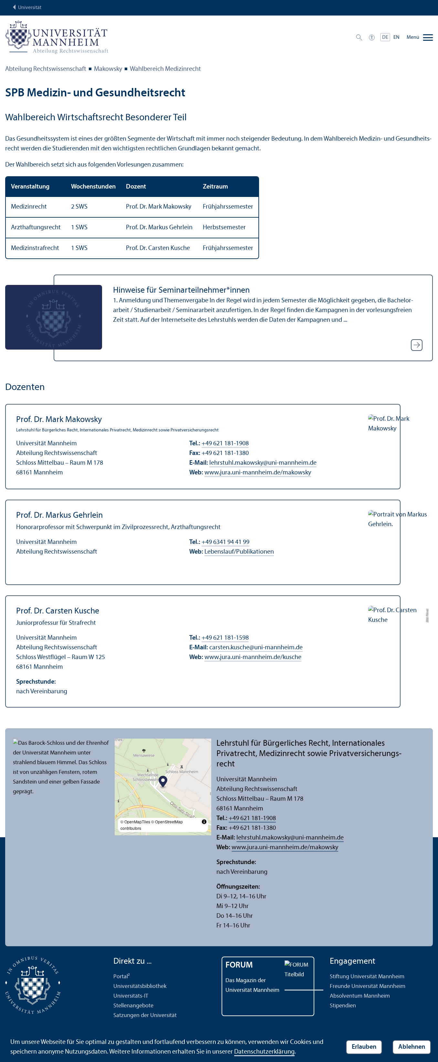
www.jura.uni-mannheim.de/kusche (252, 657)
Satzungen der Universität (145, 1016)
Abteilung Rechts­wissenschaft (45, 69)
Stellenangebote (133, 1006)
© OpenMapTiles (135, 821)
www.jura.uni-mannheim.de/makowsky (257, 473)
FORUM (239, 965)
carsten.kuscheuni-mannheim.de (256, 648)
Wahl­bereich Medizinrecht (165, 69)
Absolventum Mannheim (360, 996)
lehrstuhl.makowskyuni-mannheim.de (263, 463)
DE (385, 37)
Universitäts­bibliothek (139, 986)
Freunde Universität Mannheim (367, 986)
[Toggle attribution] (204, 822)
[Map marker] (163, 782)
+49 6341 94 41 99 (225, 542)
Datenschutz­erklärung (264, 1052)
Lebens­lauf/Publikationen (239, 552)
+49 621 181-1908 (225, 443)
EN (396, 37)
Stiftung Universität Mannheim (367, 977)
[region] (219, 217)
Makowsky (108, 69)
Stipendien (343, 1006)
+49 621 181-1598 (225, 638)
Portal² (121, 977)
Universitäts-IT (130, 996)
